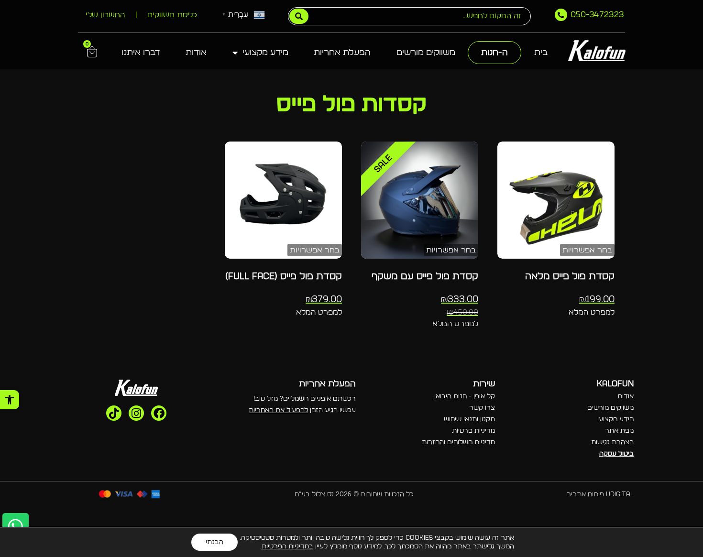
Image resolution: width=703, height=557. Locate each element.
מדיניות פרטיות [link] (473, 430)
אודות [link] (196, 52)
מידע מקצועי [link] (265, 52)
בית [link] (541, 52)
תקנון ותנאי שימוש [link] (469, 419)
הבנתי (214, 542)
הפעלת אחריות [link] (342, 52)
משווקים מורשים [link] (425, 52)
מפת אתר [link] (619, 430)
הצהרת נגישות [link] (612, 442)
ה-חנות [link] (494, 52)
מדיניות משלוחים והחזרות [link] (458, 442)
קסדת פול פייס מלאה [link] (570, 276)
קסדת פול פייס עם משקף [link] (425, 276)
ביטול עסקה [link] (616, 453)
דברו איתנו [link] (140, 52)
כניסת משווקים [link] (172, 15)
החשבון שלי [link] (105, 15)
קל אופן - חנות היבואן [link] (464, 396)
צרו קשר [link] (482, 407)
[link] (9, 399)
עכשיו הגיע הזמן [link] (302, 410)
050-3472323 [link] (597, 15)
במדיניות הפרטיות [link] (287, 546)
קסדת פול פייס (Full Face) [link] (283, 276)
